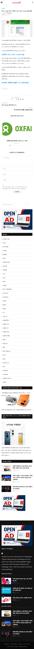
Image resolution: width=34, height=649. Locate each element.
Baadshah (9, 13)
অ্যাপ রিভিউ (5, 247)
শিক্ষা (4, 367)
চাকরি (4, 281)
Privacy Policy (26, 644)
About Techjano (13, 644)
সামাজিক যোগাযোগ (7, 378)
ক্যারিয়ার (3, 8)
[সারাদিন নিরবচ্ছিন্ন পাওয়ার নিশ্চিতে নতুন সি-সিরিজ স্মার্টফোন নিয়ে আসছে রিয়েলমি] (6, 468)
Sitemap (20, 644)
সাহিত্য (4, 382)
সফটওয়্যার (5, 374)
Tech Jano (16, 646)
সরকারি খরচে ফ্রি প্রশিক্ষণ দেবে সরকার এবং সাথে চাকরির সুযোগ (22, 589)
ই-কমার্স (4, 250)
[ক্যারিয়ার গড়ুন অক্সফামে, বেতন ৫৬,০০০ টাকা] (17, 128)
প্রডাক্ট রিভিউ (6, 320)
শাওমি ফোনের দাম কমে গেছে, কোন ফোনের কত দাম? (22, 580)
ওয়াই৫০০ (6, 455)
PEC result (5, 88)
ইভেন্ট (4, 258)
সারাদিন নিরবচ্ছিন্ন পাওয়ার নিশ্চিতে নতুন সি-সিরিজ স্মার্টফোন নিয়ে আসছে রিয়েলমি (22, 467)
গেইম (4, 278)
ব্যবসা (4, 355)
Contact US (6, 644)
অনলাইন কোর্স (6, 239)
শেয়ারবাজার (5, 370)
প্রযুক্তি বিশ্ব (6, 332)
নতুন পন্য (5, 316)
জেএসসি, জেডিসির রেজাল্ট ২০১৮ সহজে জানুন (15, 83)
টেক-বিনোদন (5, 297)
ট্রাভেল (4, 305)
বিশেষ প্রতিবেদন (6, 351)
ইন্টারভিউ (5, 254)
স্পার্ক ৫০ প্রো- (25, 393)
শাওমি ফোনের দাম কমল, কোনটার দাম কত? (22, 598)
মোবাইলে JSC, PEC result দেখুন (13, 54)
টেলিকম (4, 301)
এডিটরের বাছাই (6, 262)
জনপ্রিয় (4, 285)
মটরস (4, 359)
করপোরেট (5, 266)
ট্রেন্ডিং (4, 308)
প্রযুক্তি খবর (6, 324)
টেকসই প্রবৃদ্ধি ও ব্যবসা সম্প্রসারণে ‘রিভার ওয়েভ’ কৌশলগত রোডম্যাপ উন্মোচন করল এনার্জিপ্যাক (22, 477)
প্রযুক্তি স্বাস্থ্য (6, 336)
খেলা (4, 274)
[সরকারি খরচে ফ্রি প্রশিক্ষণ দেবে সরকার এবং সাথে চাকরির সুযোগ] (6, 590)
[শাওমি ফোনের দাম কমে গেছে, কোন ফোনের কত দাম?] (6, 581)
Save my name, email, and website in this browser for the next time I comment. (15, 187)
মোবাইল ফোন (6, 363)
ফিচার (4, 339)
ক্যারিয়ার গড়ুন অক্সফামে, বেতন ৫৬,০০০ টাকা (17, 141)
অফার (4, 243)
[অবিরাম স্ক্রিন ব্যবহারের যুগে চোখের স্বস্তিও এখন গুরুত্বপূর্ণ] (6, 489)
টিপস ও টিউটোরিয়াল (7, 289)
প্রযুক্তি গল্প (5, 328)
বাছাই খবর (5, 343)
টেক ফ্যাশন (5, 293)
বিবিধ (4, 347)
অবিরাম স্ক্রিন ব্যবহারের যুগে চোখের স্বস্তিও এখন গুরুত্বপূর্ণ (22, 487)
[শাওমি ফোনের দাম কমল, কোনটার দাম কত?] (6, 600)
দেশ (4, 312)
